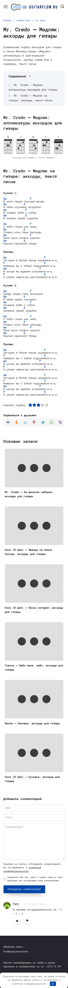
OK (53, 984)
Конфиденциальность (16, 951)
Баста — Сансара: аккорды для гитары (32, 723)
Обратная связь (13, 946)
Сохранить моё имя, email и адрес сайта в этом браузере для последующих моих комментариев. (34, 879)
